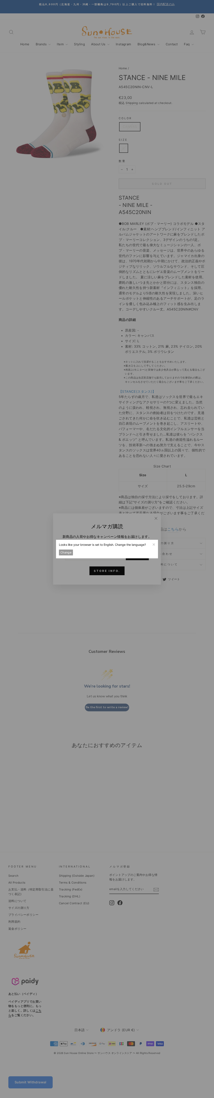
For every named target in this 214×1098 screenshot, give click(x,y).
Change (65, 552)
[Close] (153, 544)
